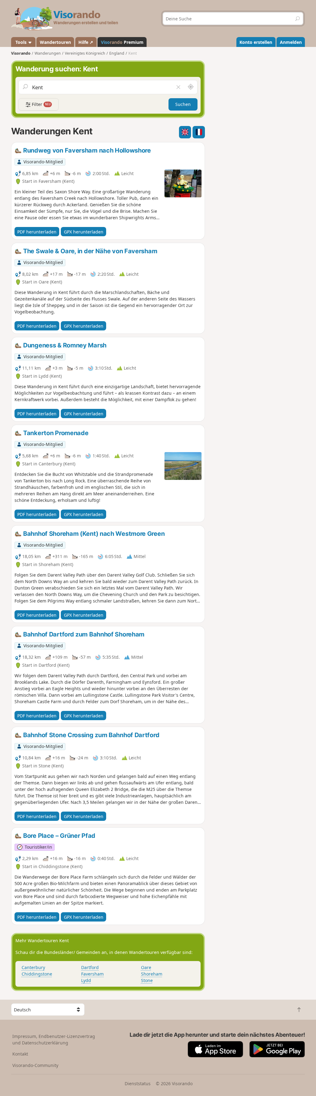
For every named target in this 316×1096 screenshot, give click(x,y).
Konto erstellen (255, 42)
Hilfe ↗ (85, 42)
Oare (146, 967)
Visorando (21, 53)
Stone (147, 980)
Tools (21, 42)
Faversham (92, 974)
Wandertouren (55, 42)
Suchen (183, 104)
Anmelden (291, 42)
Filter (41, 104)
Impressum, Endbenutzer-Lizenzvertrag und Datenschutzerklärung (53, 1039)
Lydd (86, 980)
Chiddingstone (37, 974)
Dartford (90, 967)
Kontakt (20, 1054)
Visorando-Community (35, 1065)
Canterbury (33, 967)
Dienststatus (138, 1083)
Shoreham (151, 974)
